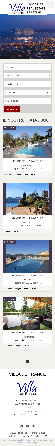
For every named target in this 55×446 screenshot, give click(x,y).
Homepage (27, 8)
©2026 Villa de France (19, 432)
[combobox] (27, 67)
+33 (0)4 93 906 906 (29, 411)
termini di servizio (24, 443)
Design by (38, 436)
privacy (50, 440)
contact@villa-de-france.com (29, 414)
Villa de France (27, 374)
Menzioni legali (38, 432)
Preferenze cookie (19, 436)
